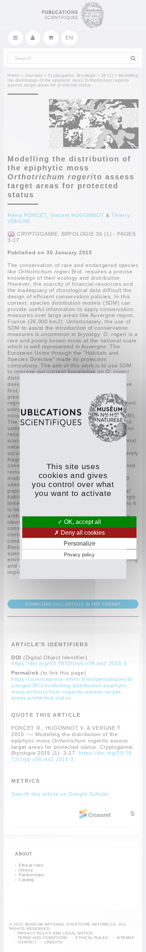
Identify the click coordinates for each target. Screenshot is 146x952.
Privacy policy (79, 554)
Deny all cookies (82, 532)
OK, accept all (82, 521)
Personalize (79, 543)
